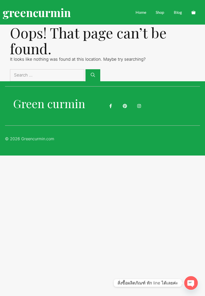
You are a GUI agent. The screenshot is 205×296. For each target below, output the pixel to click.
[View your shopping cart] (193, 12)
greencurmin (36, 12)
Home (141, 12)
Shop (160, 12)
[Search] (93, 75)
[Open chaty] (191, 283)
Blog (178, 12)
